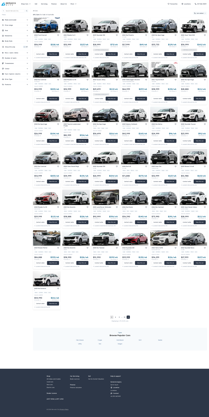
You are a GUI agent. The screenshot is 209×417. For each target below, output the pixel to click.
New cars (50, 384)
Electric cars (51, 387)
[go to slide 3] (46, 31)
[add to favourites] (58, 35)
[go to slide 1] (43, 31)
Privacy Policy (64, 409)
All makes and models (54, 379)
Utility (80, 344)
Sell (36, 4)
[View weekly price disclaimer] (58, 46)
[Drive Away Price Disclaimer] (40, 46)
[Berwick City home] (8, 4)
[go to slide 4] (48, 31)
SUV (140, 340)
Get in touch (114, 385)
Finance (54, 4)
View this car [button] (53, 54)
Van (100, 344)
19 (124, 317)
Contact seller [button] (40, 54)
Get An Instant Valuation (96, 379)
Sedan (160, 340)
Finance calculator (76, 387)
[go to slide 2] (45, 31)
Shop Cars (24, 4)
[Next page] (128, 317)
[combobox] (13, 10)
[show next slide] (57, 26)
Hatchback (120, 340)
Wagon (120, 344)
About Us (63, 4)
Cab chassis (80, 340)
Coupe (100, 340)
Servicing (44, 4)
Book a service (75, 379)
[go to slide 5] (49, 31)
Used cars (50, 382)
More (72, 4)
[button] (26, 10)
